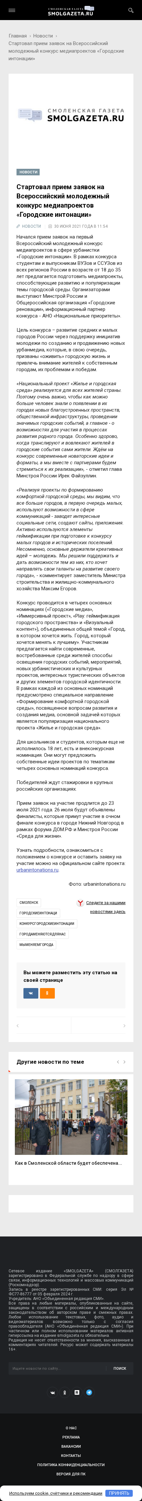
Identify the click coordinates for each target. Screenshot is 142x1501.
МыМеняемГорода (36, 945)
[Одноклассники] (64, 1392)
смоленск (28, 902)
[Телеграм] (89, 1392)
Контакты (71, 1456)
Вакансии (71, 1446)
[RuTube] (77, 1392)
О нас (71, 1428)
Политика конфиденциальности (71, 1465)
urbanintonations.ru (37, 870)
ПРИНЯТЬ (119, 1493)
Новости (43, 36)
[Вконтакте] (52, 1392)
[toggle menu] (12, 10)
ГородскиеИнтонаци (38, 913)
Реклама (71, 1437)
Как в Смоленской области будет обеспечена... (68, 1163)
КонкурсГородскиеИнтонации (46, 924)
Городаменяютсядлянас (42, 934)
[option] (71, 1126)
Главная (18, 36)
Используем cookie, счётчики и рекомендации (55, 1493)
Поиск (120, 1368)
